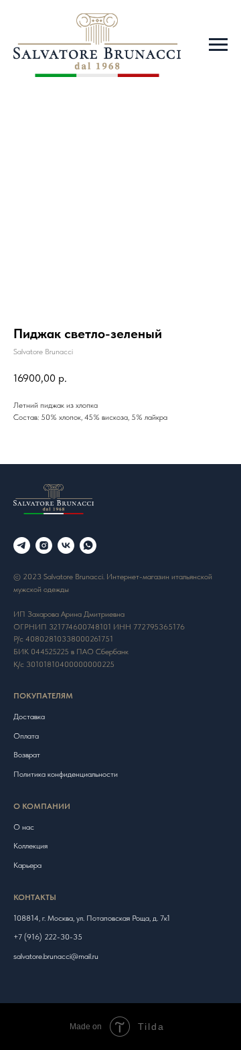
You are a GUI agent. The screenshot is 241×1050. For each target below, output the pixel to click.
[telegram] (21, 545)
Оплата (26, 736)
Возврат (26, 754)
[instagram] (43, 545)
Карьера (27, 865)
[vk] (66, 545)
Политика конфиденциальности (65, 774)
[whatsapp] (88, 545)
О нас (23, 827)
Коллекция (30, 845)
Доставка (29, 716)
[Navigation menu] (218, 45)
